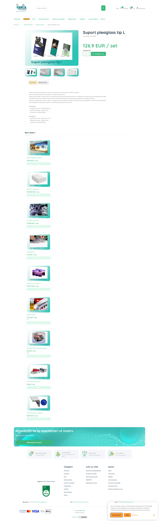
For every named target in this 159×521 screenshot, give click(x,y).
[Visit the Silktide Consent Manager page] (154, 515)
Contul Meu (111, 473)
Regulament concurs (91, 483)
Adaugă (39, 163)
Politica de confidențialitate (93, 470)
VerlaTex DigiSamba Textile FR (34, 157)
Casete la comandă (58, 19)
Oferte (103, 19)
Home (109, 470)
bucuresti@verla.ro (42, 502)
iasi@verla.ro (129, 502)
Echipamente (72, 19)
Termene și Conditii (91, 473)
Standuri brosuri (40, 24)
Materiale (17, 19)
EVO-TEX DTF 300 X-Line (33, 381)
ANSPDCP (89, 480)
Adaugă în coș (99, 54)
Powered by (75, 517)
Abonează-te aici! (34, 442)
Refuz (127, 515)
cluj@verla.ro (85, 502)
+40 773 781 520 (121, 502)
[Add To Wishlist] (106, 54)
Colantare (66, 473)
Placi (33, 19)
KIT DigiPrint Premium (33, 220)
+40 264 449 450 (77, 502)
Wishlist (110, 477)
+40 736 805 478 (32, 502)
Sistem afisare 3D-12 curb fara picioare (37, 348)
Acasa (17, 24)
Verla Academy (93, 19)
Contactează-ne (112, 480)
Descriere (32, 82)
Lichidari (82, 19)
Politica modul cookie (92, 477)
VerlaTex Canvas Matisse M (34, 283)
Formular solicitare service (115, 489)
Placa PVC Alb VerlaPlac (33, 189)
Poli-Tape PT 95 (31, 252)
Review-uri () (42, 82)
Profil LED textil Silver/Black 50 (35, 413)
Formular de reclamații (114, 483)
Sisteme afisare (44, 19)
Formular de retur (113, 486)
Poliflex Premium (31, 314)
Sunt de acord (116, 515)
